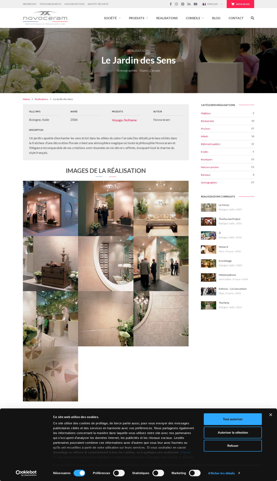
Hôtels (204, 136)
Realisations (41, 99)
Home (26, 99)
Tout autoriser (233, 419)
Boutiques (206, 159)
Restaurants (207, 120)
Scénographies (209, 182)
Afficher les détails (221, 473)
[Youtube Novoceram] (195, 4)
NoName (130, 120)
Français (212, 4)
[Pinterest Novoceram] (182, 4)
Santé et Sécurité (98, 4)
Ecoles (204, 151)
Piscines (205, 128)
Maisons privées (210, 167)
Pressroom (29, 4)
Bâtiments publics (210, 144)
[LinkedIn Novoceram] (189, 4)
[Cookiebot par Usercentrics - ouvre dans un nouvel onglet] (26, 473)
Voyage (117, 120)
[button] (112, 18)
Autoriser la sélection (233, 432)
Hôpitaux (206, 113)
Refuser (232, 445)
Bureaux (205, 174)
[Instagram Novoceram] (176, 4)
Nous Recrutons (74, 4)
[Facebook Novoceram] (170, 4)
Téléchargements (50, 4)
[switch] (119, 473)
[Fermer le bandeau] (270, 414)
